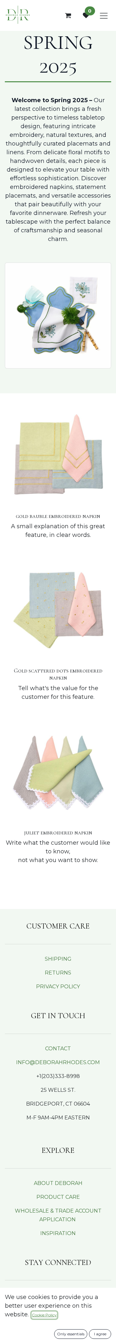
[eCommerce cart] (68, 15)
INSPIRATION (58, 1233)
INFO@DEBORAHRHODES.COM (58, 1062)
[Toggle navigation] (103, 15)
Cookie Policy (44, 1315)
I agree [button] (100, 1333)
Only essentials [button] (70, 1333)
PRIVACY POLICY (58, 987)
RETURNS (58, 973)
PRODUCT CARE (58, 1197)
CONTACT (58, 1049)
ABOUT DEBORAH (58, 1183)
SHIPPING (58, 959)
